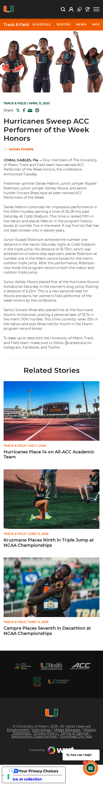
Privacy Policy (46, 733)
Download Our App (76, 736)
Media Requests (67, 730)
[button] (96, 9)
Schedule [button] (42, 24)
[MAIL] (29, 110)
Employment (18, 730)
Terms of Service (75, 733)
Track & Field (16, 25)
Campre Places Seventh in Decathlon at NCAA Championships (47, 631)
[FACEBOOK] (23, 110)
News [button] (81, 24)
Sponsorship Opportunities (34, 736)
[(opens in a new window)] (23, 666)
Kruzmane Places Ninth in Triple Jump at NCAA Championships (49, 543)
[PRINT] (36, 110)
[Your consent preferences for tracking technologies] (8, 776)
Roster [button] (63, 24)
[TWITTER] (17, 110)
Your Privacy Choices (38, 771)
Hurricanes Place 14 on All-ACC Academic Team (49, 455)
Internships (42, 730)
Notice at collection (24, 779)
